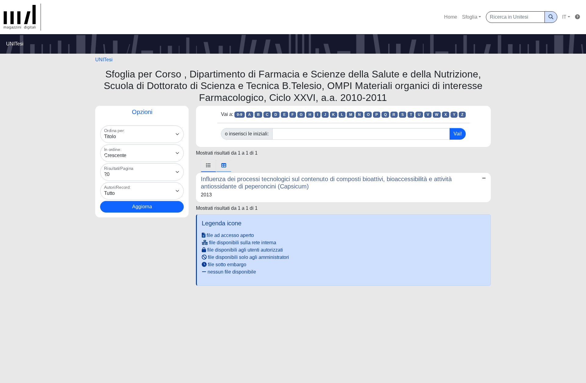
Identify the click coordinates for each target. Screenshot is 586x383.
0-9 (239, 115)
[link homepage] (22, 17)
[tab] (208, 165)
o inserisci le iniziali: (247, 133)
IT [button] (564, 17)
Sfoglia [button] (469, 17)
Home (450, 17)
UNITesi (104, 59)
